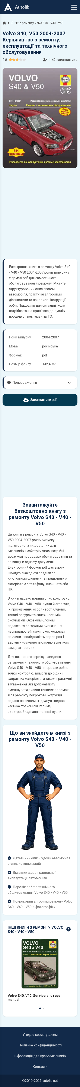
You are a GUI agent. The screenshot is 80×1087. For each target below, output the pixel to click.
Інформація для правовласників (40, 1056)
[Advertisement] (40, 213)
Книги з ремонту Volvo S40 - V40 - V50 (37, 23)
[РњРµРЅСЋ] (74, 7)
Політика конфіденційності (40, 1045)
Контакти (40, 1067)
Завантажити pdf (43, 400)
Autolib (22, 7)
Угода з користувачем (40, 1035)
